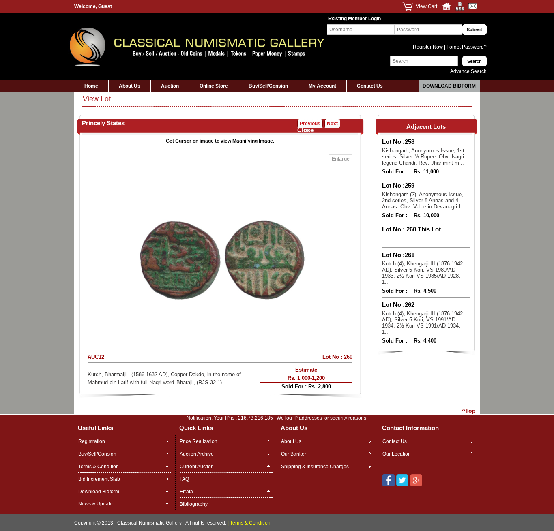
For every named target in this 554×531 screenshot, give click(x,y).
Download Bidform (449, 86)
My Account (322, 86)
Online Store (214, 86)
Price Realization (198, 441)
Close (305, 129)
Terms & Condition (98, 466)
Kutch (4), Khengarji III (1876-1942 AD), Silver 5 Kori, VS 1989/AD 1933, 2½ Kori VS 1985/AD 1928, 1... (422, 273)
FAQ (184, 479)
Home (91, 86)
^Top (469, 410)
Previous (310, 123)
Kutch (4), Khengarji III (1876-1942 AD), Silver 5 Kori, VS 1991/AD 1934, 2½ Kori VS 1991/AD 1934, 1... (422, 322)
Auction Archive (197, 454)
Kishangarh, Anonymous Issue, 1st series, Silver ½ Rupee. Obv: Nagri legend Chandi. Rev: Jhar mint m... (423, 157)
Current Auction (197, 466)
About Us (129, 86)
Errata (186, 492)
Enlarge (341, 159)
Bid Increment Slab (99, 479)
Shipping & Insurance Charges (315, 466)
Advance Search (468, 71)
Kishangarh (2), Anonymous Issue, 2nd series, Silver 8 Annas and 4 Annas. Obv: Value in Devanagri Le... (425, 200)
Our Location (396, 454)
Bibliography (194, 504)
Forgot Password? (466, 47)
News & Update (95, 504)
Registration (91, 441)
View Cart (426, 6)
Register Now (428, 47)
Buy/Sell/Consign (268, 86)
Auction (170, 86)
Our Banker (293, 454)
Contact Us (370, 86)
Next (332, 123)
